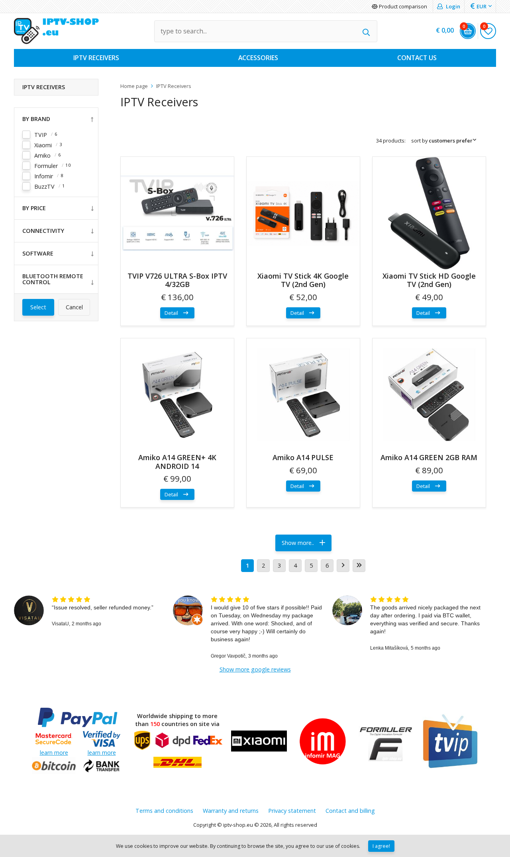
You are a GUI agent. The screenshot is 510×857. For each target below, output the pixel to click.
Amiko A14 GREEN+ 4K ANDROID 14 (177, 462)
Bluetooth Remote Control (52, 279)
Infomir (43, 176)
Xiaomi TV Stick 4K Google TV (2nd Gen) (303, 280)
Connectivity (43, 230)
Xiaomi (43, 145)
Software (37, 253)
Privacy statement (292, 810)
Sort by (442, 140)
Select (38, 307)
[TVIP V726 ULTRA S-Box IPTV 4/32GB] (177, 213)
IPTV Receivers (43, 87)
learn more (54, 752)
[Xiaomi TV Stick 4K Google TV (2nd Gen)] (303, 213)
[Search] (366, 31)
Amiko (42, 155)
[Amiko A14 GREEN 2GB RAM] (429, 394)
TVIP (40, 135)
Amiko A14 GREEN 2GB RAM (429, 457)
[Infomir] (323, 742)
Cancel (74, 307)
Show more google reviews (255, 669)
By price (34, 208)
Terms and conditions (164, 810)
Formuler (46, 166)
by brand (36, 119)
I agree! (381, 846)
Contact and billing (350, 810)
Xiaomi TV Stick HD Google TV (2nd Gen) (429, 280)
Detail (172, 312)
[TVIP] (450, 742)
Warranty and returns (231, 810)
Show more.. (299, 543)
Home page (134, 86)
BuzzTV (44, 186)
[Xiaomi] (259, 742)
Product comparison (402, 6)
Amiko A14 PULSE (303, 457)
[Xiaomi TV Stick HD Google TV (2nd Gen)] (429, 213)
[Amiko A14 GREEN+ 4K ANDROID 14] (177, 394)
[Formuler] (386, 742)
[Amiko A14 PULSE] (303, 394)
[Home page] (56, 31)
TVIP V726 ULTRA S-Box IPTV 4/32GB (177, 280)
